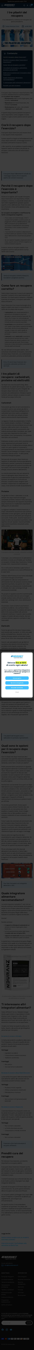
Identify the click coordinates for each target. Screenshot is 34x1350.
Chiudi (17, 692)
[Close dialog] (31, 654)
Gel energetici (17, 678)
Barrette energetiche (17, 683)
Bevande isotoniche (17, 688)
